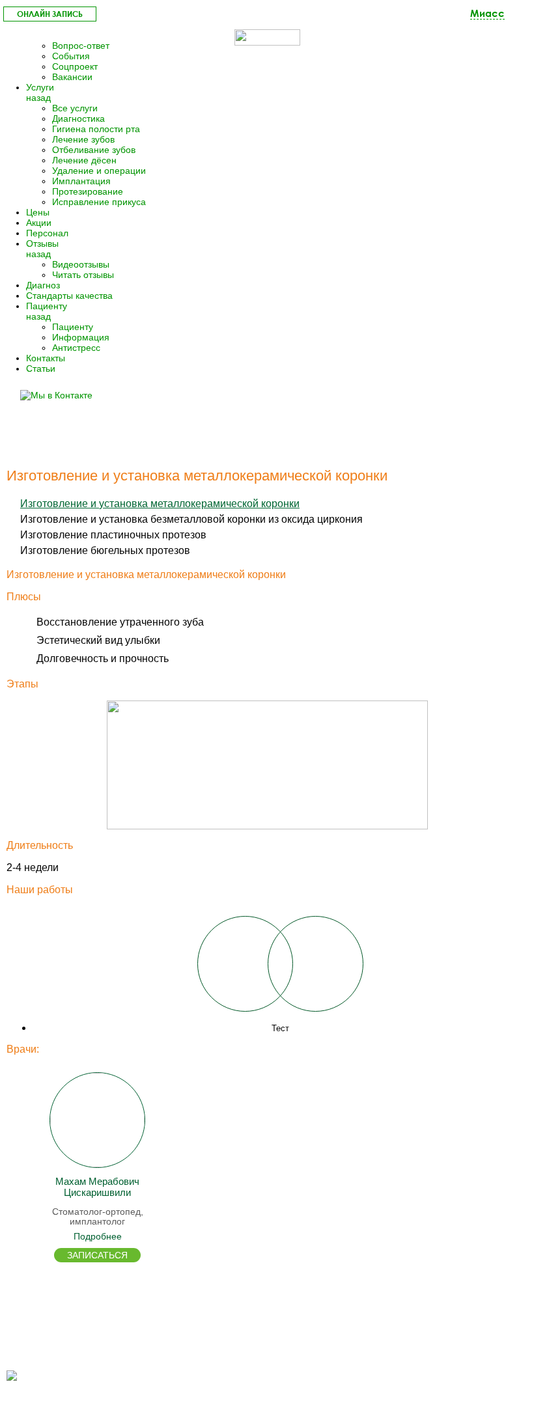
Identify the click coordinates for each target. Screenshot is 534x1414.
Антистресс (76, 347)
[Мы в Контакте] (62, 395)
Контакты (45, 358)
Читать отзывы (83, 275)
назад (38, 97)
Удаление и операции (99, 170)
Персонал (47, 233)
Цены (37, 212)
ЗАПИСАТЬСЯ (97, 1255)
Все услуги (75, 108)
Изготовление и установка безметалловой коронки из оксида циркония (191, 519)
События (71, 56)
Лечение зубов (83, 139)
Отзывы (42, 243)
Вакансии (72, 77)
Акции (38, 222)
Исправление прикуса (99, 202)
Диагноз (43, 285)
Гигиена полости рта (96, 129)
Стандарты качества (69, 295)
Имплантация (81, 181)
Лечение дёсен (84, 160)
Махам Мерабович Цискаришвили (97, 1187)
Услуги (40, 87)
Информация (80, 337)
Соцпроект (75, 66)
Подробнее (98, 1236)
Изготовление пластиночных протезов (113, 534)
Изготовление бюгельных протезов (105, 550)
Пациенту (46, 306)
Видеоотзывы (80, 264)
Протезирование (87, 191)
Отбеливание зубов (93, 150)
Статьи (40, 368)
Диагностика (78, 118)
